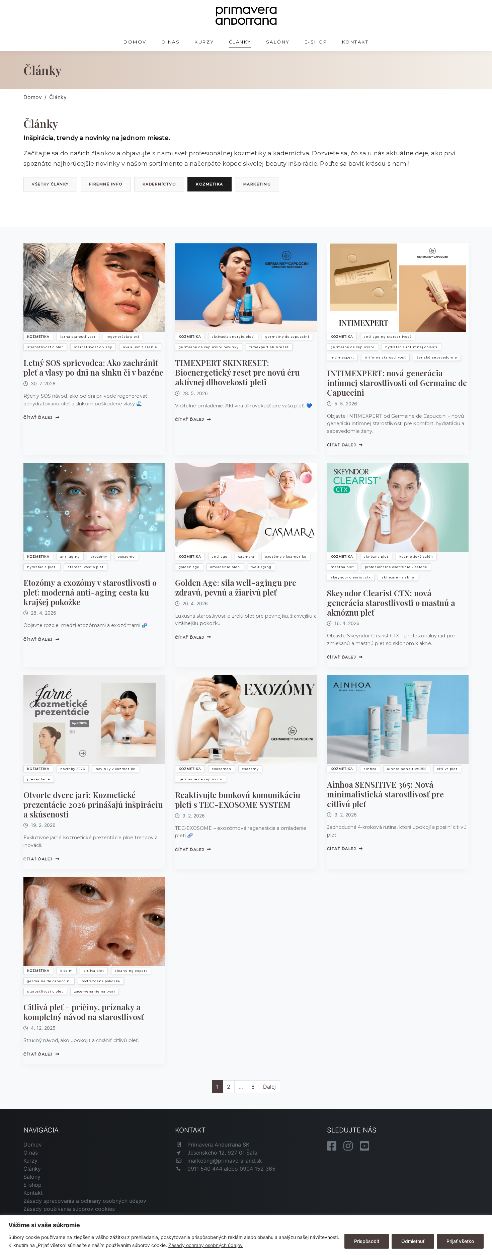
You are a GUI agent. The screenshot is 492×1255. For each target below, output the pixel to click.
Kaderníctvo (159, 184)
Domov (135, 42)
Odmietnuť (412, 1241)
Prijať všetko (460, 1241)
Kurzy (204, 42)
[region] (246, 1235)
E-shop (316, 42)
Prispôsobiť (366, 1241)
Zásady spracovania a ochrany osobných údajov (84, 1200)
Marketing (257, 184)
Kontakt (355, 42)
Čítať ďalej (38, 417)
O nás (170, 42)
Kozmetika (209, 184)
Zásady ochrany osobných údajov (205, 1245)
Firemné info (105, 184)
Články (240, 42)
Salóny (278, 42)
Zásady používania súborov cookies (69, 1208)
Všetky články (50, 184)
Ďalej (269, 1086)
